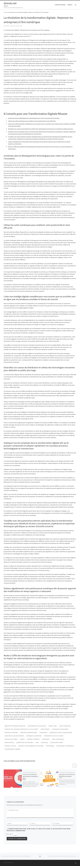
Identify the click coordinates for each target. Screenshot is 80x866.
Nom (9, 823)
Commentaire (13, 810)
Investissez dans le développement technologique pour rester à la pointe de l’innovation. (34, 118)
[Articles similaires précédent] (71, 765)
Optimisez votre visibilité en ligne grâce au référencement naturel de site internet (67, 774)
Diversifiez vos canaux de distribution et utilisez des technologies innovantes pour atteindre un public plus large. (40, 129)
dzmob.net (10, 862)
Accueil (5, 12)
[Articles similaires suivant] (74, 765)
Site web (56, 823)
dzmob (7, 25)
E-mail (33, 823)
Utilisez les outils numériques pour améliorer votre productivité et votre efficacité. (32, 121)
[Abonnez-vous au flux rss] (75, 863)
